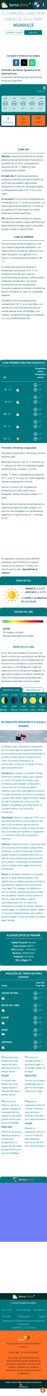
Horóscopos (23, 1316)
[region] (23, 45)
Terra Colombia (23, 1310)
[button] (43, 5)
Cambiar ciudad (14, 32)
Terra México (39, 1310)
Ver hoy (33, 32)
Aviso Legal (14, 1352)
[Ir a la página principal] (16, 5)
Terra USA (6, 1316)
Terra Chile (6, 1310)
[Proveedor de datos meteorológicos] (23, 1386)
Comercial (17, 1327)
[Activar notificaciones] (42, 1390)
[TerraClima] (36, 4)
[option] (8, 120)
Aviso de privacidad (29, 1352)
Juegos (42, 1316)
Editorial (30, 1327)
